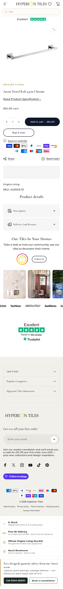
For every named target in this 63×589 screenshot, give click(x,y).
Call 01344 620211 (15, 580)
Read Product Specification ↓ (22, 99)
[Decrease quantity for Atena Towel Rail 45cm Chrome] (6, 122)
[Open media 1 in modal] (54, 29)
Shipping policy (52, 506)
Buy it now (18, 132)
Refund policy (9, 506)
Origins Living (11, 184)
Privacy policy (23, 506)
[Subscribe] (54, 439)
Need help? (53, 158)
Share (11, 158)
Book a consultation (43, 580)
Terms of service (37, 506)
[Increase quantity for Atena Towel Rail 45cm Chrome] (18, 122)
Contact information (31, 511)
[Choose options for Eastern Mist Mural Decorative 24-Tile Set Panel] (16, 292)
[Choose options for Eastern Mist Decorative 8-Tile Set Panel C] (9, 292)
